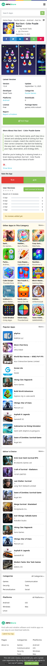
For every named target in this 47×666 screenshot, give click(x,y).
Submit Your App (8, 634)
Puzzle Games (19, 20)
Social (27, 589)
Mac (26, 606)
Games (5, 581)
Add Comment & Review (34, 189)
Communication (31, 581)
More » (41, 225)
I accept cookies (31, 663)
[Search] (42, 13)
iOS (26, 602)
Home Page (7, 20)
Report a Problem (10, 114)
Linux (5, 610)
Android (30, 20)
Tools (27, 585)
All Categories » (38, 576)
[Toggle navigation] (44, 4)
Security (6, 585)
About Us (5, 645)
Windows (6, 606)
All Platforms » (38, 597)
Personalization (9, 589)
